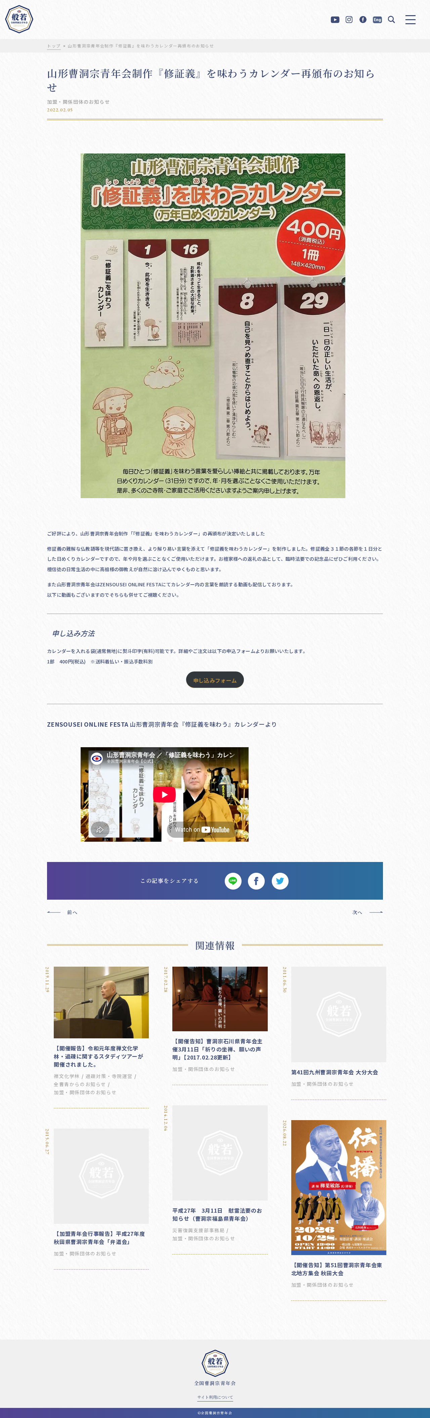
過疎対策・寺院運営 (109, 1076)
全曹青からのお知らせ (80, 1084)
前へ (72, 912)
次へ (357, 912)
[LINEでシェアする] (233, 881)
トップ (54, 45)
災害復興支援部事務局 (198, 1230)
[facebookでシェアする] (256, 881)
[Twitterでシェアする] (280, 881)
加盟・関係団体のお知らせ (78, 101)
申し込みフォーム (215, 680)
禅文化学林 (67, 1076)
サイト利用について (215, 1397)
